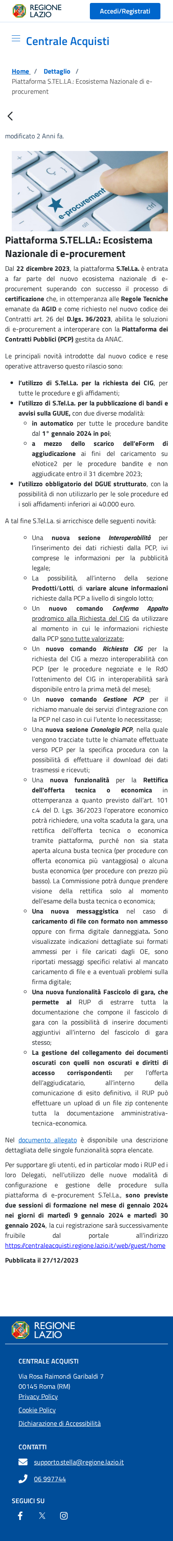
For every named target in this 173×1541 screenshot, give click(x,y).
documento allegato (47, 1140)
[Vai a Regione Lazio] (37, 11)
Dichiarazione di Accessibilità (59, 1423)
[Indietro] (10, 116)
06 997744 (50, 1479)
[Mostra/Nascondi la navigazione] (12, 38)
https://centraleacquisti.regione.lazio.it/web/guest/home (85, 1245)
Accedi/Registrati (125, 11)
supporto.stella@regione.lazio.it (79, 1462)
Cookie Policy (37, 1410)
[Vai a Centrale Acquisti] (86, 1330)
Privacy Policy (38, 1396)
